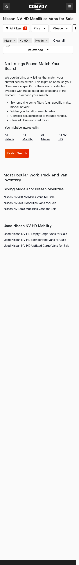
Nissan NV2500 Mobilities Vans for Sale (30, 203)
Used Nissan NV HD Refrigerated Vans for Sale (35, 240)
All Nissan (45, 137)
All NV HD (62, 137)
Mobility (41, 40)
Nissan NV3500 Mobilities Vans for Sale (30, 209)
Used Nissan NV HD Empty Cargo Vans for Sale (35, 234)
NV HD (25, 40)
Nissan (10, 40)
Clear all (59, 40)
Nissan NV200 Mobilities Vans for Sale (29, 197)
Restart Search (17, 153)
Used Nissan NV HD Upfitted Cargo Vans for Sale (36, 245)
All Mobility (27, 137)
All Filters (15, 28)
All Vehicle (9, 137)
